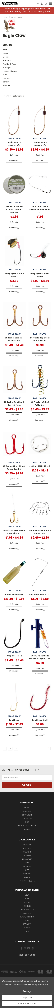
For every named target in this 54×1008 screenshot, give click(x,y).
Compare (13, 160)
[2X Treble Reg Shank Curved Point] (40, 315)
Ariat (5, 49)
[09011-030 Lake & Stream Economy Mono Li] (14, 184)
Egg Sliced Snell (39, 720)
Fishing (27, 863)
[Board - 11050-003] (14, 572)
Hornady (7, 60)
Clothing (27, 855)
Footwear (27, 866)
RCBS (5, 74)
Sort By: (7, 96)
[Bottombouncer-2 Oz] (40, 572)
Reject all (27, 997)
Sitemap (27, 829)
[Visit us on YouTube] (28, 949)
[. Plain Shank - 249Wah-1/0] (14, 120)
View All (6, 85)
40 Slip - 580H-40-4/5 (39, 466)
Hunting (27, 873)
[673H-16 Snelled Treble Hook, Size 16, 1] (14, 508)
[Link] (38, 4)
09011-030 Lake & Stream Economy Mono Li (14, 209)
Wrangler (7, 67)
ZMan (5, 53)
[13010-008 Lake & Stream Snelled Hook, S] (40, 184)
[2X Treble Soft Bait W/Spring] (40, 380)
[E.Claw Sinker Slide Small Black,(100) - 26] (40, 633)
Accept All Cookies (27, 1003)
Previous (4, 1005)
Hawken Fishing (10, 71)
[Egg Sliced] (14, 698)
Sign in (21, 826)
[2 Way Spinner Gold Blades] (14, 251)
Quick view (14, 155)
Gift (27, 870)
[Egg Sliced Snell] (40, 698)
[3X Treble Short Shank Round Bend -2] (14, 444)
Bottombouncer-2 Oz (40, 594)
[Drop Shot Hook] (14, 633)
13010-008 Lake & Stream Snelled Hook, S (40, 209)
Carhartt (6, 78)
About (27, 807)
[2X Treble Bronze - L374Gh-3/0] (14, 315)
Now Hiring (27, 811)
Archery (27, 845)
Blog (27, 822)
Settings (27, 991)
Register (32, 826)
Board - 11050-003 (14, 594)
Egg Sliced (14, 720)
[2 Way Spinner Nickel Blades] (40, 251)
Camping (27, 852)
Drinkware (27, 859)
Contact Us (27, 818)
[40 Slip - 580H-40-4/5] (40, 444)
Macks (6, 57)
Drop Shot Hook (14, 656)
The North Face (9, 64)
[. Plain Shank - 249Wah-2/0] (40, 120)
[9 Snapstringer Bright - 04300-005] (40, 508)
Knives (27, 877)
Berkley (6, 82)
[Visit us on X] (25, 949)
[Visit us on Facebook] (21, 949)
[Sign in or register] (41, 3)
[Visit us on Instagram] (32, 949)
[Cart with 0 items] (45, 3)
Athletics (27, 848)
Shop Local (27, 815)
